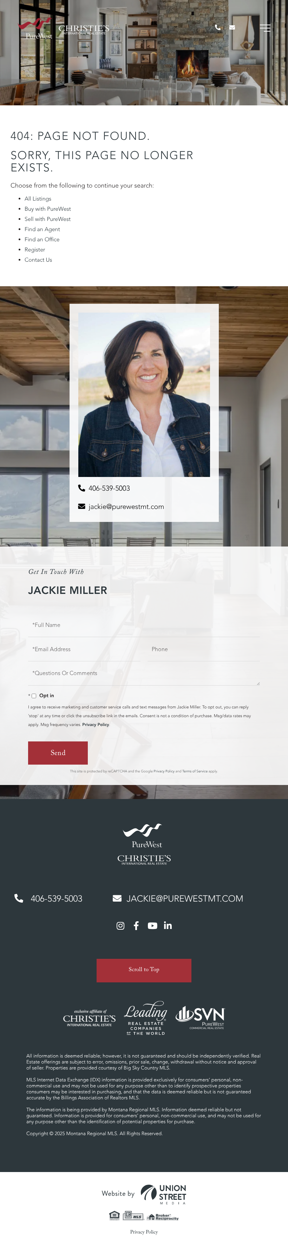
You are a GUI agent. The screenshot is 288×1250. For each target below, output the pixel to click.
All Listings (38, 198)
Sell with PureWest (48, 219)
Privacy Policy (95, 724)
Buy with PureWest (48, 208)
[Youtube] (152, 925)
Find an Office (42, 239)
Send (58, 754)
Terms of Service (195, 771)
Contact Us (38, 259)
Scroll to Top (144, 970)
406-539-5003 (109, 488)
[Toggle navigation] (265, 28)
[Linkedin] (168, 925)
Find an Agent (42, 229)
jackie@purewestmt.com (126, 506)
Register (35, 249)
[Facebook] (136, 925)
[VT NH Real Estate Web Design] (144, 1194)
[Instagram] (120, 925)
